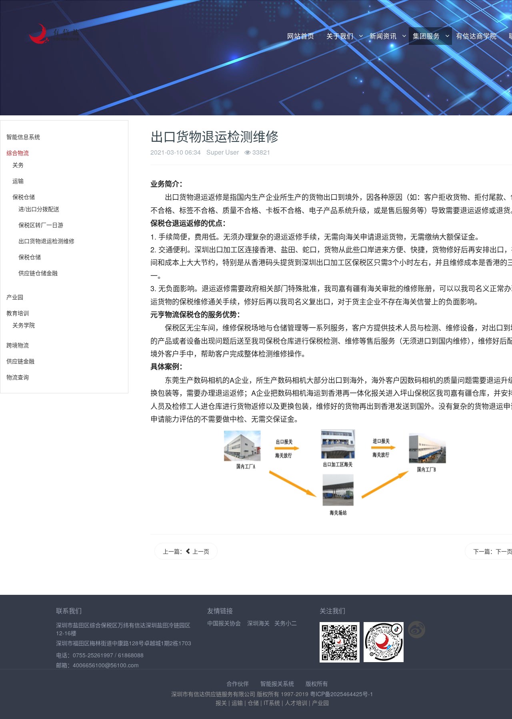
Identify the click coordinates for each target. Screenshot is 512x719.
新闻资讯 (383, 36)
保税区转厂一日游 (40, 225)
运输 (18, 181)
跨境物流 (17, 345)
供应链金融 (20, 361)
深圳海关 (258, 623)
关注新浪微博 (417, 629)
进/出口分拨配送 (38, 209)
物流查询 (17, 377)
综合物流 (17, 153)
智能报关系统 (277, 683)
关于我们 (340, 36)
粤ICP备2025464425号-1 (341, 694)
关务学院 (23, 325)
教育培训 (17, 313)
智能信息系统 (23, 137)
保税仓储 (23, 197)
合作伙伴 (237, 683)
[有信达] (43, 28)
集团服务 (426, 36)
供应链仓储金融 (38, 273)
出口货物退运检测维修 (46, 241)
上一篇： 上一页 (186, 551)
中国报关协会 (224, 623)
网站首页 (300, 36)
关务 (18, 165)
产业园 (14, 297)
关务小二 (285, 623)
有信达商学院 (476, 36)
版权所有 (317, 683)
